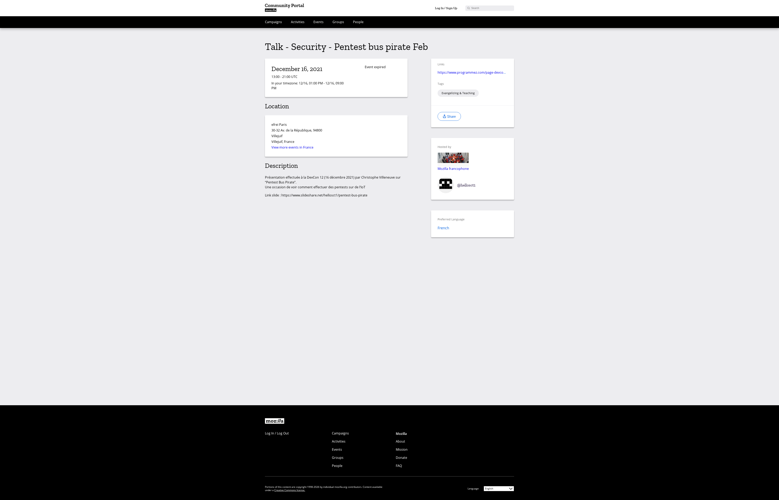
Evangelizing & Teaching (458, 93)
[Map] (363, 133)
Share (451, 116)
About (400, 441)
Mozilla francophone (453, 168)
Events (318, 22)
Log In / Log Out (277, 433)
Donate (401, 457)
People (358, 22)
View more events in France (292, 147)
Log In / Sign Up (446, 8)
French (443, 227)
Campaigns (273, 22)
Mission (402, 449)
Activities (297, 22)
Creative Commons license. (289, 490)
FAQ (399, 465)
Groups (338, 22)
